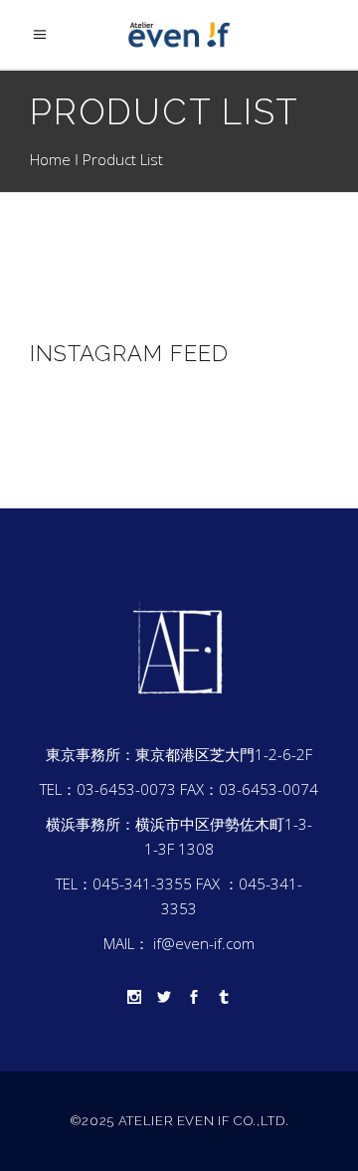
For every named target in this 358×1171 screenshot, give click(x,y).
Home (50, 159)
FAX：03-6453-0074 (249, 789)
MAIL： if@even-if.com (179, 943)
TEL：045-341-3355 (124, 883)
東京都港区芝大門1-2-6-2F (223, 754)
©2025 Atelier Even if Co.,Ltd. (179, 1120)
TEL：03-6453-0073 (108, 789)
